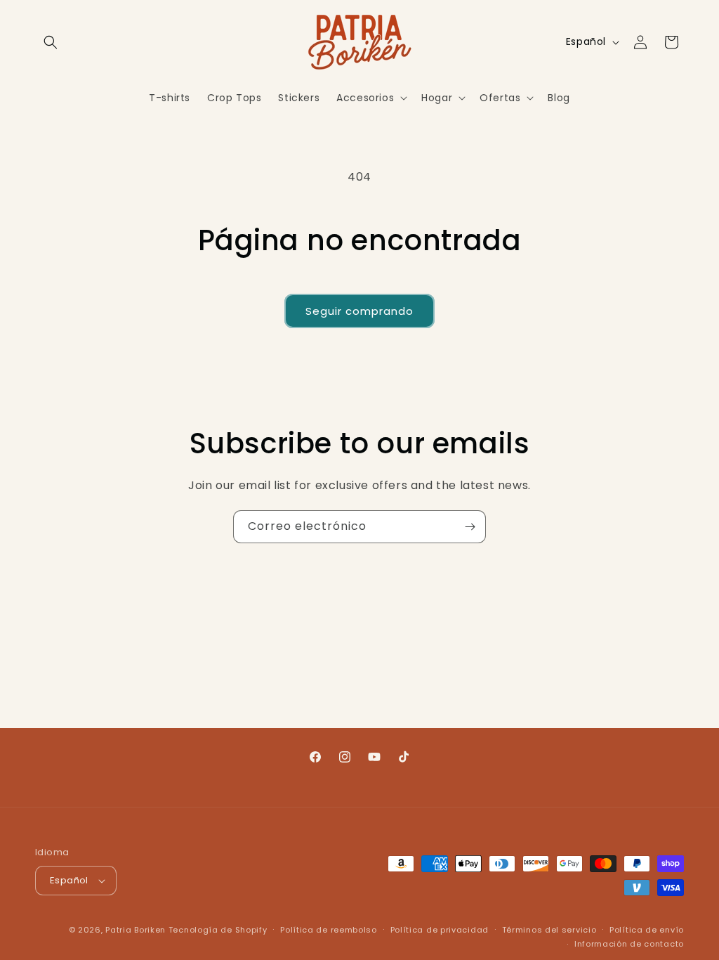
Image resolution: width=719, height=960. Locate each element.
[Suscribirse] (469, 526)
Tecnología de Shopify (218, 929)
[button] (50, 42)
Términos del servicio (549, 929)
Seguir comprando (359, 311)
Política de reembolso (328, 929)
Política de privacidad (439, 929)
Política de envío (646, 929)
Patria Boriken (135, 929)
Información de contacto (629, 943)
